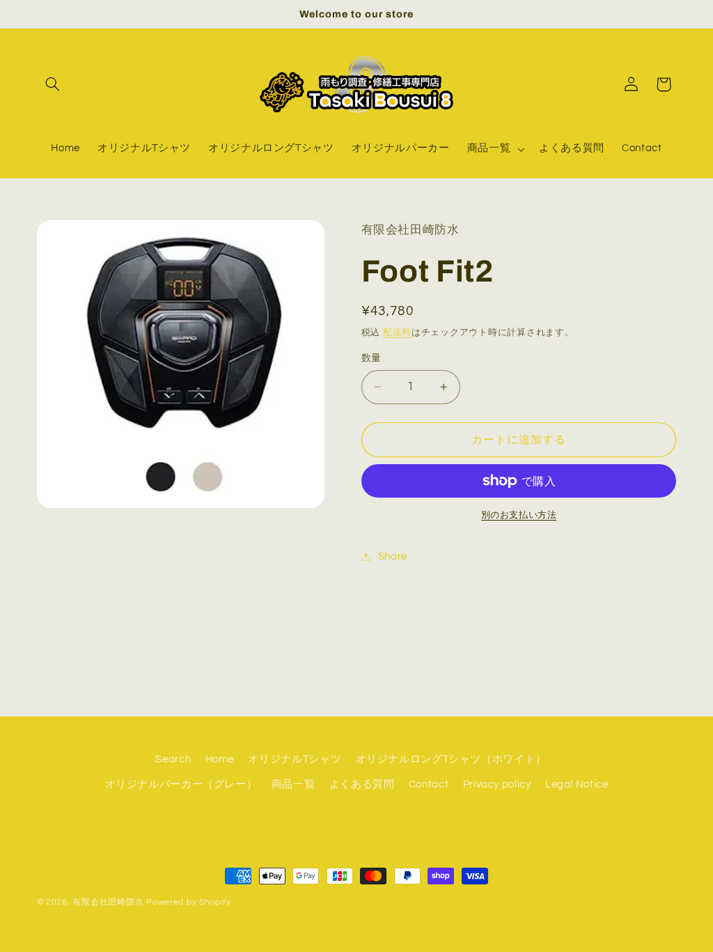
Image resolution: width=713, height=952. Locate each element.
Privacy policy (497, 784)
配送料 (397, 332)
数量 (371, 358)
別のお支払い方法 (518, 515)
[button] (53, 84)
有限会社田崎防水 (107, 902)
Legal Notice (577, 784)
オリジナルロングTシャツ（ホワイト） (451, 759)
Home (220, 759)
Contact (428, 784)
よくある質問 (362, 784)
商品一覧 (293, 784)
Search (173, 759)
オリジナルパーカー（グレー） (181, 784)
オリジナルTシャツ (294, 759)
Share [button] (392, 556)
